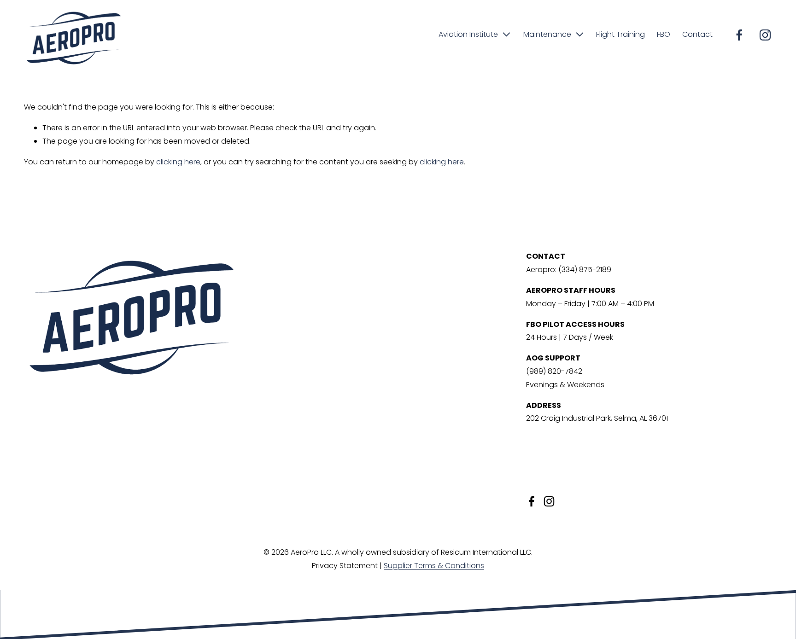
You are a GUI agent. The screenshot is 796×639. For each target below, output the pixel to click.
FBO (663, 34)
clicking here (178, 162)
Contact (697, 34)
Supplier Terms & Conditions (434, 565)
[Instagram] (765, 35)
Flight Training (620, 34)
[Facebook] (739, 35)
